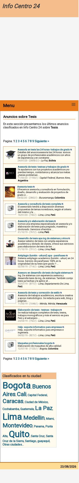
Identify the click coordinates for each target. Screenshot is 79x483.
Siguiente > (42, 141)
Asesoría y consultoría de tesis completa (39, 204)
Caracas (13, 401)
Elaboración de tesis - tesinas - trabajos (39, 309)
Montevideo (18, 425)
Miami (50, 418)
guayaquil (43, 441)
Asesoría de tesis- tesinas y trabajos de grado (42, 166)
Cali (21, 394)
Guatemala (27, 409)
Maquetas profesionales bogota (35, 343)
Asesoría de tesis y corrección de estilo (39, 292)
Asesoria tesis (25, 186)
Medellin (34, 417)
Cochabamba (11, 409)
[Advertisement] (39, 59)
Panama (39, 426)
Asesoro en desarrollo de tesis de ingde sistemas (44, 272)
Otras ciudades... (13, 444)
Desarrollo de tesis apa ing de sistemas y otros (43, 238)
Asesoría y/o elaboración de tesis (36, 221)
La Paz (44, 408)
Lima (12, 416)
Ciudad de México (36, 402)
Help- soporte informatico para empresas (40, 327)
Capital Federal (37, 395)
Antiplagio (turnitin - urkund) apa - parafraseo (42, 255)
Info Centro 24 (21, 6)
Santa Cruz (38, 436)
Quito (19, 434)
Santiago (30, 441)
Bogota (17, 385)
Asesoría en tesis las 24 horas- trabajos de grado (44, 149)
